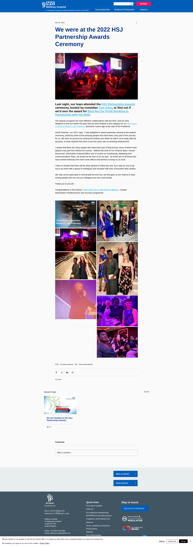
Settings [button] (162, 541)
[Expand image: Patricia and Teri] (75, 265)
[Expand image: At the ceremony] (75, 240)
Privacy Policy (44, 543)
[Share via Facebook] (56, 372)
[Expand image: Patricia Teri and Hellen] (117, 342)
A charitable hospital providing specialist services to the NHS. (67, 10)
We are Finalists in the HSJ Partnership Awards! (59, 419)
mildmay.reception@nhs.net (60, 533)
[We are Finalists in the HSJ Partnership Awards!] (60, 405)
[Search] (131, 3)
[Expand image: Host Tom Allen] (75, 299)
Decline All (172, 541)
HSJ (76, 364)
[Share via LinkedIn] (67, 372)
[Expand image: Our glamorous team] (117, 268)
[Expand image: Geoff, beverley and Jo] (117, 310)
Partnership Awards (86, 364)
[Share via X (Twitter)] (62, 372)
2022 (57, 364)
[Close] (190, 541)
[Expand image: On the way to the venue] (117, 221)
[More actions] (136, 22)
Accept (183, 541)
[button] (102, 9)
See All (146, 392)
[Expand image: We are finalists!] (75, 214)
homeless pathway (66, 364)
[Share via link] (73, 372)
